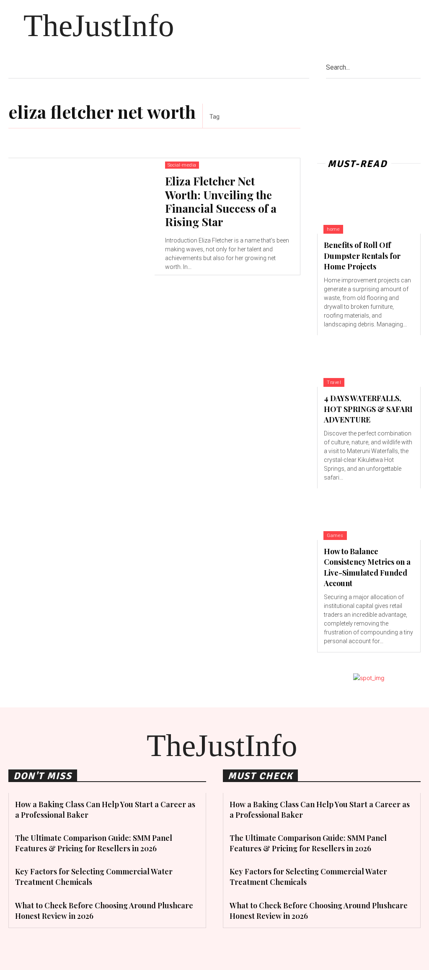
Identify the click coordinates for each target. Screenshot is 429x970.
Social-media (182, 165)
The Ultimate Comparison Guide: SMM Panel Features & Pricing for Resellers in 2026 (93, 843)
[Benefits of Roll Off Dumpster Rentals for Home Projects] (369, 208)
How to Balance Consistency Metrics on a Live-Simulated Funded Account (367, 567)
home (333, 229)
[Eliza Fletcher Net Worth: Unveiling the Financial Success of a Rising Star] (81, 216)
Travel (334, 382)
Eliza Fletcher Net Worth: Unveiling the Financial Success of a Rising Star (221, 201)
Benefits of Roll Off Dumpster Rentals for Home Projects (362, 255)
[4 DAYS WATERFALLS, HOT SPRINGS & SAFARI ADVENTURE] (369, 361)
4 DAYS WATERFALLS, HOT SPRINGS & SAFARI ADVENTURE (368, 408)
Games (335, 535)
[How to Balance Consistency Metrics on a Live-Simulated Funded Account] (369, 514)
